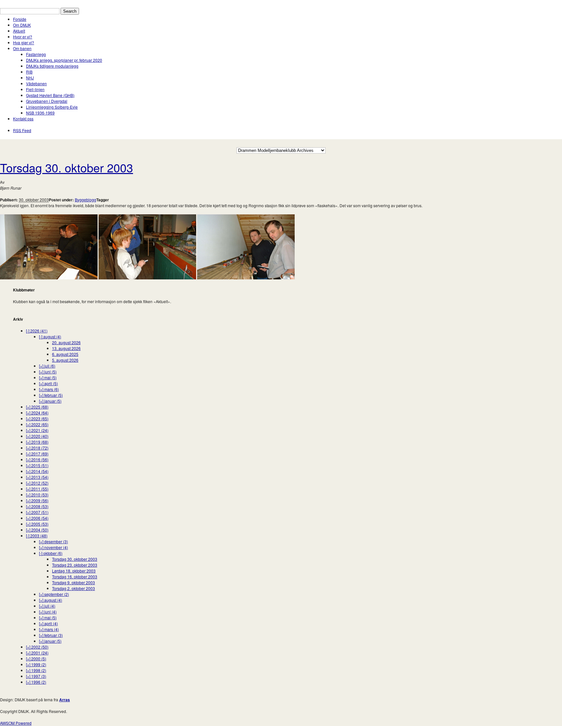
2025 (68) (37, 407)
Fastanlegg (36, 54)
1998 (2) (36, 670)
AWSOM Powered (16, 723)
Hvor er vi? (22, 36)
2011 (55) (37, 488)
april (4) (48, 623)
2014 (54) (37, 471)
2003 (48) (36, 535)
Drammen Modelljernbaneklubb (28, 3)
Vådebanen (36, 83)
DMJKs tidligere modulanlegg (52, 66)
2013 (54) (37, 477)
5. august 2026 (65, 360)
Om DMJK (22, 25)
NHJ (30, 77)
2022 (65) (37, 424)
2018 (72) (37, 447)
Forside (19, 19)
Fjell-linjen (35, 89)
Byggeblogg (85, 199)
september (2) (54, 594)
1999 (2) (36, 664)
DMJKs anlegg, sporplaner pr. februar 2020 (64, 60)
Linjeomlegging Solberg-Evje (52, 107)
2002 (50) (37, 647)
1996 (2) (36, 682)
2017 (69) (37, 453)
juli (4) (47, 606)
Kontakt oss (23, 118)
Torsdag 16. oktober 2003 (74, 576)
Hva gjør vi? (23, 42)
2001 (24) (37, 652)
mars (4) (49, 629)
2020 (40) (37, 436)
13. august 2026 (66, 348)
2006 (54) (37, 518)
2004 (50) (37, 529)
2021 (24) (37, 430)
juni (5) (48, 371)
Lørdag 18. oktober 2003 (74, 570)
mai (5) (48, 377)
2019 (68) (37, 442)
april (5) (48, 383)
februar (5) (51, 395)
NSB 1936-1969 (40, 112)
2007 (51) (37, 512)
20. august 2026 (66, 342)
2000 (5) (36, 658)
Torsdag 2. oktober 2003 (73, 588)
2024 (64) (37, 412)
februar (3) (51, 635)
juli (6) (47, 366)
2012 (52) (37, 483)
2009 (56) (37, 500)
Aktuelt (19, 31)
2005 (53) (37, 524)
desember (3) (53, 541)
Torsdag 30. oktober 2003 (66, 167)
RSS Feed (22, 130)
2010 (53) (37, 494)
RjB (29, 71)
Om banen (22, 48)
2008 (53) (37, 506)
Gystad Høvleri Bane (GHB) (50, 95)
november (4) (53, 547)
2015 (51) (37, 465)
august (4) (50, 336)
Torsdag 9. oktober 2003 (73, 582)
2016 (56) (37, 459)
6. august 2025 (65, 354)
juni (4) (48, 611)
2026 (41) (36, 330)
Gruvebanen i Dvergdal (46, 101)
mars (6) (49, 389)
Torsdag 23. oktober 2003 (74, 565)
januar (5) (50, 401)
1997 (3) (36, 676)
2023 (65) (37, 418)
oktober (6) (50, 553)
